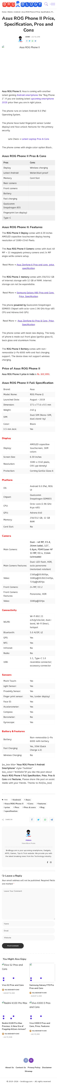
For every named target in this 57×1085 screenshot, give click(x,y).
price (7, 807)
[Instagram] (50, 862)
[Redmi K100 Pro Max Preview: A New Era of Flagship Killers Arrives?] (15, 1010)
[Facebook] (26, 41)
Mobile (10, 12)
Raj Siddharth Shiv (12, 989)
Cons (30, 804)
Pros (17, 807)
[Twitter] (29, 41)
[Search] (45, 4)
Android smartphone (27, 95)
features (42, 804)
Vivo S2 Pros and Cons (13, 985)
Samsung (36, 980)
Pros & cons (30, 807)
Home (4, 12)
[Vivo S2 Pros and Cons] (15, 972)
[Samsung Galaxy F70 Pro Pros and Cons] (42, 972)
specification (11, 811)
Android (17, 12)
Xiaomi (15, 1018)
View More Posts (28, 843)
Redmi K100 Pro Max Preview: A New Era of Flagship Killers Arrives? (14, 1026)
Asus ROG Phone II (14, 804)
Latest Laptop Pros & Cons (35, 139)
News (7, 1018)
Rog (42, 807)
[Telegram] (35, 41)
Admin (27, 36)
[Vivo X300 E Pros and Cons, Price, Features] (42, 1010)
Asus (28, 800)
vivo (7, 980)
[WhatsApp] (32, 41)
